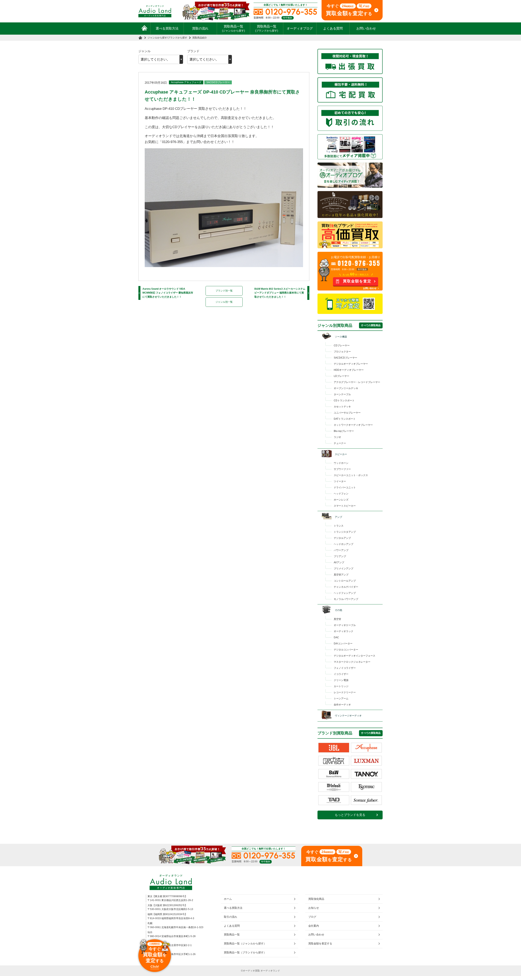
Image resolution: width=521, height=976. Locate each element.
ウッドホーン (341, 463)
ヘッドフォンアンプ (345, 593)
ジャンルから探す (157, 37)
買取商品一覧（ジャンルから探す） (245, 943)
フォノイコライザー (345, 668)
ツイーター (340, 481)
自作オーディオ (342, 704)
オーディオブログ (300, 28)
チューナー (340, 443)
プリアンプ (340, 556)
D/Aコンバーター (343, 643)
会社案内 (313, 925)
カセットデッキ (342, 406)
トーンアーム (341, 698)
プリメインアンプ (343, 568)
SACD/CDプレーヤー (218, 82)
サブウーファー (342, 469)
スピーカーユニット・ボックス (351, 475)
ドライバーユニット (345, 487)
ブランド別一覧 (224, 290)
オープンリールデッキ (346, 388)
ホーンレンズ (341, 499)
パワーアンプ (341, 550)
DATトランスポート (345, 418)
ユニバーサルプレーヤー (347, 412)
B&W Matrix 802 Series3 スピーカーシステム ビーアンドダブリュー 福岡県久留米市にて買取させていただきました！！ (279, 292)
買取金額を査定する (320, 943)
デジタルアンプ (342, 538)
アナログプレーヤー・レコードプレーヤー (357, 382)
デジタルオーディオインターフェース (354, 655)
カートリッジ (341, 686)
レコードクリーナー (345, 692)
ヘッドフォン (341, 493)
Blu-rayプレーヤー (344, 431)
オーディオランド (270, 970)
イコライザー (341, 674)
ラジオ (337, 437)
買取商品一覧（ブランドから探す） (245, 952)
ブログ (312, 916)
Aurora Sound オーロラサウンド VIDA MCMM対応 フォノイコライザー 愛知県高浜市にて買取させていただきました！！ (167, 292)
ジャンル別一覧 (224, 301)
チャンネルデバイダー (346, 586)
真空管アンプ (341, 574)
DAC (336, 637)
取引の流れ (230, 916)
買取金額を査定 (357, 281)
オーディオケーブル (345, 625)
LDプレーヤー (341, 376)
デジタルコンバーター (346, 649)
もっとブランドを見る (350, 814)
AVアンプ (339, 562)
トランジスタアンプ (345, 531)
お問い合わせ (366, 28)
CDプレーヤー (342, 345)
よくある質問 (333, 28)
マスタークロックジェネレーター (352, 661)
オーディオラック (343, 631)
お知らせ (313, 907)
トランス (339, 525)
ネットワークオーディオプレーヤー (353, 425)
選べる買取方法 (167, 28)
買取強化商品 (316, 898)
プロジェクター (342, 351)
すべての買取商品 (371, 325)
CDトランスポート (344, 400)
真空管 (337, 619)
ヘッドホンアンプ (343, 544)
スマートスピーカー (345, 505)
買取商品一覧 (233, 28)
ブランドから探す (177, 37)
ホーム (228, 898)
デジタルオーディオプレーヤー (351, 363)
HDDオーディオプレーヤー (349, 370)
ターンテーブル (342, 394)
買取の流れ (200, 28)
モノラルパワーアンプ (346, 599)
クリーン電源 (341, 680)
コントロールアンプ (345, 580)
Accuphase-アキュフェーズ (186, 82)
